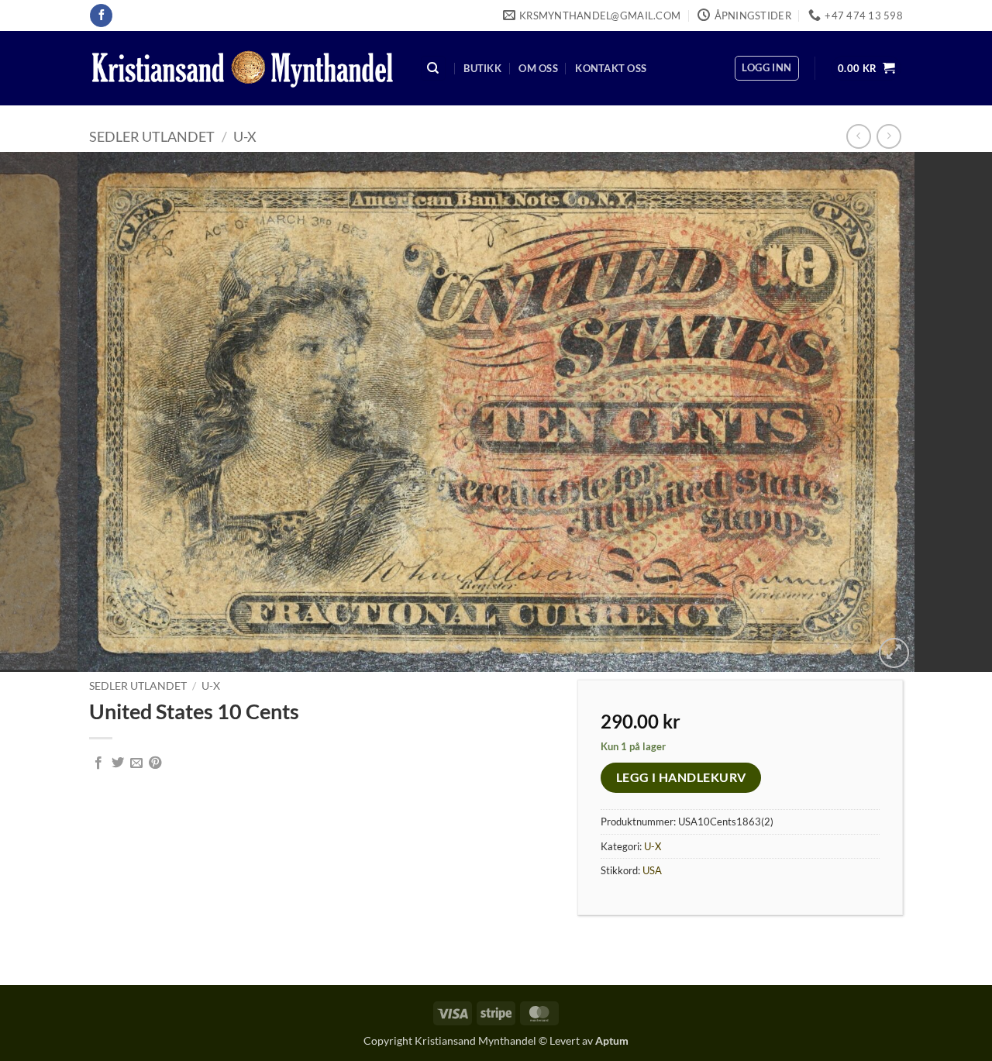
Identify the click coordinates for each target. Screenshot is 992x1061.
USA (652, 870)
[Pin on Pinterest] (155, 763)
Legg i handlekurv (681, 777)
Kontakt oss (610, 68)
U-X (245, 136)
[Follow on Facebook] (101, 15)
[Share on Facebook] (98, 763)
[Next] (952, 411)
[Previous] (39, 411)
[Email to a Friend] (136, 763)
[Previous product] (889, 136)
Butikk (482, 68)
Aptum (612, 1040)
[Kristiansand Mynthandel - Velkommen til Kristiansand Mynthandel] (242, 68)
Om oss (538, 68)
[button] (766, 68)
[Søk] (433, 68)
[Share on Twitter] (118, 763)
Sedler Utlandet (152, 136)
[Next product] (858, 136)
